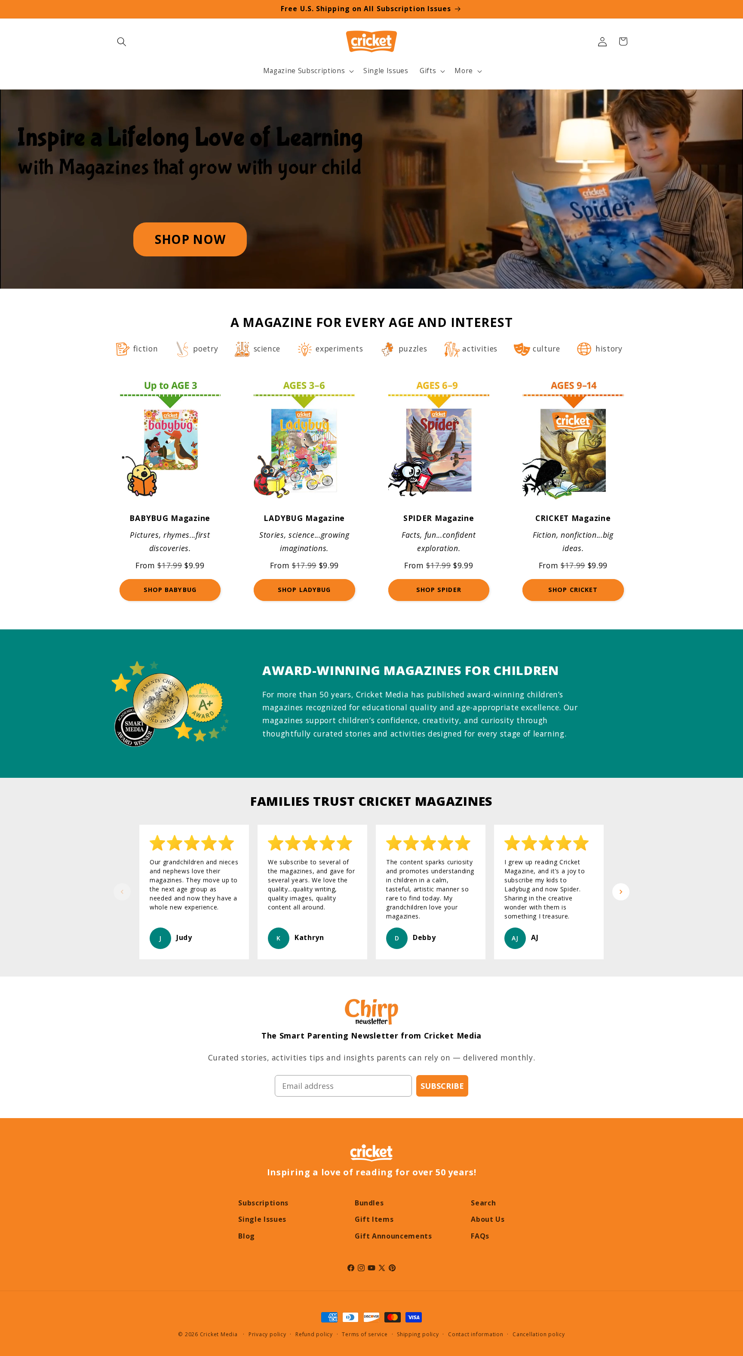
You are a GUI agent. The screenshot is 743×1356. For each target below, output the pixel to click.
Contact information (476, 1334)
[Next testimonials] (620, 891)
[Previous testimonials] (122, 891)
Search (483, 1203)
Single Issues (262, 1219)
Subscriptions (263, 1203)
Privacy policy (267, 1334)
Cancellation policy (539, 1334)
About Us (487, 1219)
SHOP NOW (190, 239)
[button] (121, 41)
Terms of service (364, 1334)
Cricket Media (219, 1334)
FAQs (480, 1236)
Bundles (369, 1203)
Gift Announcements (393, 1236)
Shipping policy (418, 1334)
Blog (246, 1236)
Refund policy (314, 1334)
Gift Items (374, 1219)
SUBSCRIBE (442, 1086)
